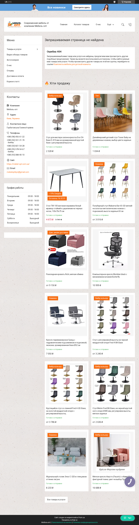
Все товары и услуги (56, 499)
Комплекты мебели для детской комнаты (72, 64)
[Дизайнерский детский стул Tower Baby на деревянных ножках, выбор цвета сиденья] (113, 112)
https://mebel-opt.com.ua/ (18, 164)
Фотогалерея (13, 60)
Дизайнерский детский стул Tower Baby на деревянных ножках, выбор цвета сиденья (112, 138)
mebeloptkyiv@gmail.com (18, 172)
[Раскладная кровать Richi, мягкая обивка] (66, 249)
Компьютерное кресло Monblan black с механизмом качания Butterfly (110, 275)
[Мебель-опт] (14, 25)
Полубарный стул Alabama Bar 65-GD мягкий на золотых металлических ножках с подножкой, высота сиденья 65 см (112, 208)
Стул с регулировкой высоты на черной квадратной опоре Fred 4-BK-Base (110, 341)
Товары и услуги (14, 49)
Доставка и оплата (15, 76)
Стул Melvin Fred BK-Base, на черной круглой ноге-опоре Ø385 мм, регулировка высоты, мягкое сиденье (112, 411)
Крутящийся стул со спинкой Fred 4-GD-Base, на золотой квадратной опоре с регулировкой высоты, (66, 411)
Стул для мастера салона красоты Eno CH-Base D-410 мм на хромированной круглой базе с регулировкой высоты (65, 140)
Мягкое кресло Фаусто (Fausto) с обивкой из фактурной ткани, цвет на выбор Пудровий (112, 478)
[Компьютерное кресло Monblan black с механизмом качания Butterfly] (113, 249)
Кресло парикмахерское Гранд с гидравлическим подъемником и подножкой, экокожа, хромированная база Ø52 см (66, 342)
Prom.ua (81, 517)
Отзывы (10, 71)
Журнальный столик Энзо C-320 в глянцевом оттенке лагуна (66, 478)
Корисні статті (13, 81)
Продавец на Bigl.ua (69, 520)
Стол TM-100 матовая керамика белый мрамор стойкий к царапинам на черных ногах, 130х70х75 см (64, 208)
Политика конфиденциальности (85, 522)
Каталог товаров (81, 24)
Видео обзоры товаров (17, 55)
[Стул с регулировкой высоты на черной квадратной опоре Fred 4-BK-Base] (113, 315)
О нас (98, 24)
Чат (129, 518)
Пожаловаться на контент (62, 522)
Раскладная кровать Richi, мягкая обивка (64, 274)
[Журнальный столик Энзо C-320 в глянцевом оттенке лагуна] (66, 452)
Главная (63, 24)
